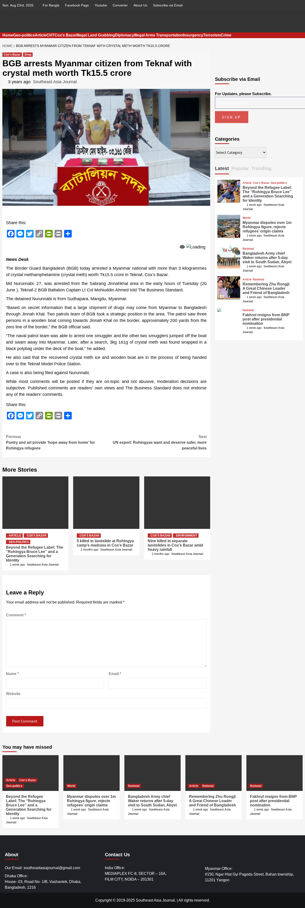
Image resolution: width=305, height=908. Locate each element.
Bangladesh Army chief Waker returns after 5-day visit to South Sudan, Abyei (267, 257)
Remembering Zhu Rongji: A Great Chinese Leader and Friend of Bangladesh (266, 288)
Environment (186, 535)
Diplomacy (124, 35)
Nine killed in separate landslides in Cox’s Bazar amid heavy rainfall (175, 545)
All (180, 900)
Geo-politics (24, 35)
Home (7, 35)
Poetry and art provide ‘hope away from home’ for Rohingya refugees (50, 442)
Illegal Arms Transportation (158, 35)
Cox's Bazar (12, 54)
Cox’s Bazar (65, 35)
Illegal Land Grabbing (95, 35)
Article (40, 35)
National (248, 248)
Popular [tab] (240, 168)
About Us (140, 5)
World (246, 218)
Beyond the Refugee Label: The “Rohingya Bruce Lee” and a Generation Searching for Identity (34, 553)
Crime (226, 35)
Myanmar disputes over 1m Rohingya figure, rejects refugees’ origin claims (267, 227)
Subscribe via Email (168, 5)
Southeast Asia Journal (55, 81)
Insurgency (193, 35)
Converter (120, 5)
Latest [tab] (222, 168)
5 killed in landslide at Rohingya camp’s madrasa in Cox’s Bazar (105, 543)
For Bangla (51, 5)
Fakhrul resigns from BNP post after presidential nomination (266, 319)
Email (115, 674)
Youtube (101, 5)
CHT (50, 35)
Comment (16, 615)
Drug (28, 54)
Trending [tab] (261, 168)
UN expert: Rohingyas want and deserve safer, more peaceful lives (160, 442)
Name (12, 674)
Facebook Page (77, 5)
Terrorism (212, 35)
